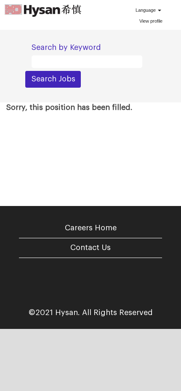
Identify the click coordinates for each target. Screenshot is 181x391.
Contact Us (90, 247)
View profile (150, 20)
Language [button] (146, 10)
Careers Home (91, 228)
